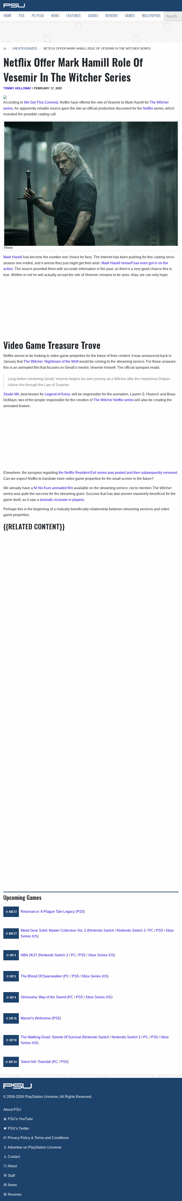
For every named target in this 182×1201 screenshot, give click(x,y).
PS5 (22, 15)
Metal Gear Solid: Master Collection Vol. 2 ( (54, 930)
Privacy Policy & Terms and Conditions (38, 1138)
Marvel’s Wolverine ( (37, 1018)
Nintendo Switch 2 (131, 930)
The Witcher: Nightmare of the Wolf (51, 361)
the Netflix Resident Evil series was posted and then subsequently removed (118, 472)
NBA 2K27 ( (30, 955)
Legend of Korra (57, 394)
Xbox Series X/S (101, 955)
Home (8, 15)
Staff (11, 1175)
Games (130, 15)
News (55, 15)
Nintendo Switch (101, 930)
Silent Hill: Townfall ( (37, 1062)
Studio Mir (11, 394)
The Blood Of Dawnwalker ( (42, 976)
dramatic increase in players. (62, 500)
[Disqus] (91, 705)
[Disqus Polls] (91, 588)
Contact (13, 1157)
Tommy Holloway (17, 88)
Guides (93, 15)
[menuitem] (7, 16)
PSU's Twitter (18, 1128)
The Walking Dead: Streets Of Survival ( (52, 1037)
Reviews (111, 15)
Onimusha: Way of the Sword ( (44, 997)
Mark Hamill (12, 257)
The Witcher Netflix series (113, 400)
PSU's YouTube (20, 1119)
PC (150, 930)
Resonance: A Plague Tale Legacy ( (49, 911)
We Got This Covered (41, 102)
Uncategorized (24, 48)
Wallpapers (151, 15)
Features (73, 15)
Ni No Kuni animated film (53, 488)
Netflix (148, 108)
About (12, 1166)
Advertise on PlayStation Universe (34, 1147)
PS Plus (38, 15)
